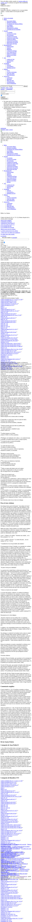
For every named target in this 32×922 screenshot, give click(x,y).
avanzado (14, 237)
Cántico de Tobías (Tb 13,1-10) (8, 350)
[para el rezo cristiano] (6, 220)
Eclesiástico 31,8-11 (5, 917)
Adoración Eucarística (12, 41)
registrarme (3, 128)
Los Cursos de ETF (11, 52)
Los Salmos (10, 25)
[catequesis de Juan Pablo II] (8, 223)
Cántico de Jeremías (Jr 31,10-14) (9, 337)
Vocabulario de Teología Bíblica (15, 24)
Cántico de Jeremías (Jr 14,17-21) (9, 335)
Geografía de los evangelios (13, 29)
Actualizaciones (11, 82)
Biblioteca (9, 49)
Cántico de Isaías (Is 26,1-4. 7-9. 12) (9, 311)
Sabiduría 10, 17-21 (5, 360)
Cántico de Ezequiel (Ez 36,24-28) (9, 340)
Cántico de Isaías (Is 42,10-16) (8, 320)
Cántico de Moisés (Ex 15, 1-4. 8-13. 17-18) (11, 299)
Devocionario (10, 35)
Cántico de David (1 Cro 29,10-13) (9, 303)
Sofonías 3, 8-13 (5, 342)
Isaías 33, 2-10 (4, 312)
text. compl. (3, 245)
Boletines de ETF (11, 67)
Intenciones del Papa (12, 43)
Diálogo (6, 69)
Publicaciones (10, 46)
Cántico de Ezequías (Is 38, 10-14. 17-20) (11, 315)
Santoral (9, 48)
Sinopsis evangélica (11, 22)
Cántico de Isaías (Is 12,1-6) (7, 309)
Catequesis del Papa (12, 50)
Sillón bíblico (10, 26)
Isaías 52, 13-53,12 (5, 326)
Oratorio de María (11, 39)
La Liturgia (9, 32)
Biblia (5, 19)
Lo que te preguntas (12, 72)
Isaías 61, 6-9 (4, 328)
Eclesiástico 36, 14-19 (6, 920)
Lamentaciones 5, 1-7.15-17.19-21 (9, 339)
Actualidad (6, 63)
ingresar (3, 89)
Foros (8, 70)
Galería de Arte (10, 59)
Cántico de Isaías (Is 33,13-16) (8, 313)
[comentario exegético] (6, 221)
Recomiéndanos (11, 75)
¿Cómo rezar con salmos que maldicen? (10, 232)
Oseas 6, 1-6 (4, 347)
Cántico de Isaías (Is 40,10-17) (8, 318)
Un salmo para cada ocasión (8, 234)
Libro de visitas (10, 73)
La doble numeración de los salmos (9, 231)
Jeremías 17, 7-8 (5, 336)
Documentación (7, 45)
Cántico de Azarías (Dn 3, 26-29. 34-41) (10, 343)
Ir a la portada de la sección (7, 227)
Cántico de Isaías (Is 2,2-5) (7, 305)
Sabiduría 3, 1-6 (4, 356)
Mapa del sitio (10, 80)
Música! (9, 62)
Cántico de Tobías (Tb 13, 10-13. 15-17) (11, 352)
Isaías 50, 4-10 (4, 325)
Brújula (8, 56)
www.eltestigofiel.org (21, 876)
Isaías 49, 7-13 (4, 323)
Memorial (9, 79)
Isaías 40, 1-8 (4, 316)
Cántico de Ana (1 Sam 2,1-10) (8, 302)
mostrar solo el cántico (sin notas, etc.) (8, 224)
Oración (6, 31)
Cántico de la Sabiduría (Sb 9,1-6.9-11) (10, 359)
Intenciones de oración (12, 42)
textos (2, 242)
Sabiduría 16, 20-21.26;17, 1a (8, 914)
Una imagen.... (10, 66)
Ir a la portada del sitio (6, 226)
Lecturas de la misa (11, 33)
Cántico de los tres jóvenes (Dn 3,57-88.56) (11, 346)
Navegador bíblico (11, 21)
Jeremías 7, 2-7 (4, 333)
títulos (2, 244)
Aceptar (3, 4)
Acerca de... (7, 76)
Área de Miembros (11, 83)
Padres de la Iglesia (11, 53)
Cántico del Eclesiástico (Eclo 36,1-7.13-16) (11, 918)
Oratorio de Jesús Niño (12, 38)
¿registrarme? (9, 89)
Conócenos (9, 77)
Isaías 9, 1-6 (4, 308)
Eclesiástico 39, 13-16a (6, 921)
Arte (5, 58)
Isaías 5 (2, 306)
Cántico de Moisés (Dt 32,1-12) (8, 301)
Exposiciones (10, 60)
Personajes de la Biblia (12, 28)
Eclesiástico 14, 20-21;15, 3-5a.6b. (9, 915)
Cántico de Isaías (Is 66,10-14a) (8, 332)
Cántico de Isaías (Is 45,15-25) (8, 322)
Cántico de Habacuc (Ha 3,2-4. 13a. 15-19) (11, 349)
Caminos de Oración (12, 36)
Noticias (9, 65)
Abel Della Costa (14, 879)
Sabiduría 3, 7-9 (4, 357)
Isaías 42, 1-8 (4, 319)
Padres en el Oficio (11, 55)
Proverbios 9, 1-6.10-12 (6, 354)
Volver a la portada (8, 18)
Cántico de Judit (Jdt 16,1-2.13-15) (9, 353)
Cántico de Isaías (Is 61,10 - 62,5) (9, 329)
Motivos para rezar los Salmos (8, 229)
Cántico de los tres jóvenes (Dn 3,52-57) (10, 345)
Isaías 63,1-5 (4, 330)
